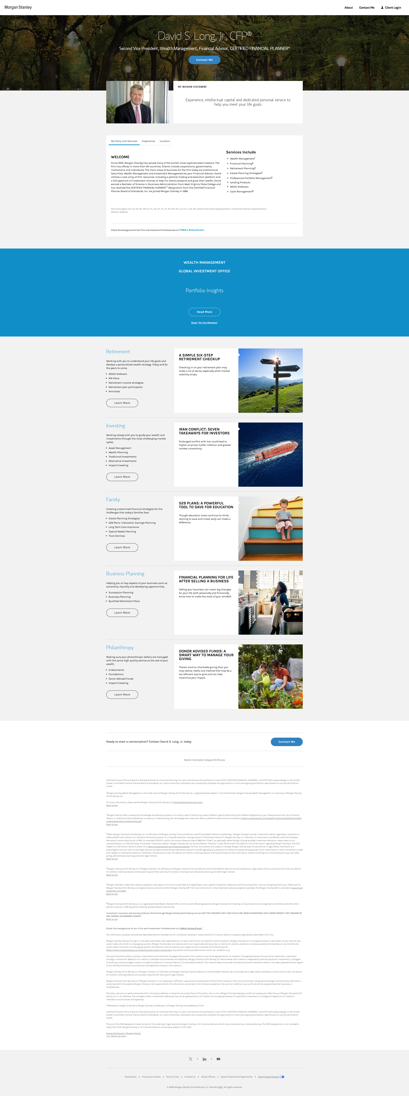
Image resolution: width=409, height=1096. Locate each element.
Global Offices (208, 1076)
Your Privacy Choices (268, 1076)
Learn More (126, 403)
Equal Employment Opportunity (236, 1076)
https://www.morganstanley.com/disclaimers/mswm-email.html (139, 950)
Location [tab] (165, 141)
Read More (208, 312)
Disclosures (130, 1076)
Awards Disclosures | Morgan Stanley (123, 1033)
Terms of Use (172, 1076)
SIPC (220, 1087)
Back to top (112, 805)
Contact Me (204, 60)
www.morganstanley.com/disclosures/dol (169, 846)
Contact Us (190, 1076)
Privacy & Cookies (151, 1076)
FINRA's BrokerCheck (191, 229)
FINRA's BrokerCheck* (190, 928)
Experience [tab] (148, 141)
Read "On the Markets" (204, 322)
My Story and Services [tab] (124, 141)
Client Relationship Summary (187, 802)
